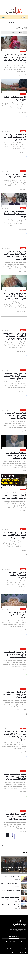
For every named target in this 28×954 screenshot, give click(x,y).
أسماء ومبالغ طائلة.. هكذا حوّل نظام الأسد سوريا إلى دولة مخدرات (15, 615)
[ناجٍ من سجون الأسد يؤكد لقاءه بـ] (14, 634)
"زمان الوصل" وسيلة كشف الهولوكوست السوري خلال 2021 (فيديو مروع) (14, 695)
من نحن (21, 948)
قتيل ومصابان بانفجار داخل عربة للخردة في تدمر (10, 883)
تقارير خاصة (14, 32)
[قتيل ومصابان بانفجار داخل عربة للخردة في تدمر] (24, 888)
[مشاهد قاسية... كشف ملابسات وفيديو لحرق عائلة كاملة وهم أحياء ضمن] (14, 714)
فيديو (11, 948)
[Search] (3, 845)
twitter (3, 51)
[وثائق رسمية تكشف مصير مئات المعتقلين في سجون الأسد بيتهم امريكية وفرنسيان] (14, 316)
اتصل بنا (5, 948)
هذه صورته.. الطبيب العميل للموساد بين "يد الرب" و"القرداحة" (16, 575)
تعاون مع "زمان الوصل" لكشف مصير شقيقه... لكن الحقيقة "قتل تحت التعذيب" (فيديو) (14, 296)
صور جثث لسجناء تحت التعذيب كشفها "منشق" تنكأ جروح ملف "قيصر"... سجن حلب (14, 535)
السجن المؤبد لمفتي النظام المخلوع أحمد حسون (11, 890)
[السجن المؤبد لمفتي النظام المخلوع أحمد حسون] (24, 895)
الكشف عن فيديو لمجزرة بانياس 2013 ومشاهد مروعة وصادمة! (14, 175)
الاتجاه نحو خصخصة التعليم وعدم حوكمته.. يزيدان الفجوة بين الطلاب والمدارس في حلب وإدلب (15, 59)
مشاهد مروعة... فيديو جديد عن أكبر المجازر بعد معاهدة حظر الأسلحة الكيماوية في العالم (14, 777)
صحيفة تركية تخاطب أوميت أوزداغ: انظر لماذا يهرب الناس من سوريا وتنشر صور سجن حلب (14, 496)
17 (16, 836)
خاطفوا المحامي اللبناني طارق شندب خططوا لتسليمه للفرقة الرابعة (15, 214)
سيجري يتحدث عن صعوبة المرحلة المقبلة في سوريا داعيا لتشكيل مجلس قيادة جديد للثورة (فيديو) (15, 255)
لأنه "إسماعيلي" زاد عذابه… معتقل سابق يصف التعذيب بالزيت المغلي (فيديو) (15, 416)
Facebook (8, 51)
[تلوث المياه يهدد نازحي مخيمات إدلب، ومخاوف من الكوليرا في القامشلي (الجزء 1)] (14, 117)
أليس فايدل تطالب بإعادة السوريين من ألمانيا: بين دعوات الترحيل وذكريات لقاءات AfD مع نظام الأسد (14, 868)
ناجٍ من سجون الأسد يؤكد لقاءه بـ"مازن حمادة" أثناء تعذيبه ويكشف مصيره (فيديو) (14, 655)
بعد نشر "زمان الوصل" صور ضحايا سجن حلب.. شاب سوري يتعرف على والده (14, 456)
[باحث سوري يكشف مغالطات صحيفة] (14, 356)
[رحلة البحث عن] (24, 881)
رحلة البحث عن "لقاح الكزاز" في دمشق (12, 877)
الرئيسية (20, 32)
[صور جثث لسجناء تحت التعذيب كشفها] (14, 515)
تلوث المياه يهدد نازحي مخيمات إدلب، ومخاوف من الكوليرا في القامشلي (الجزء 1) (14, 137)
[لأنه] (14, 395)
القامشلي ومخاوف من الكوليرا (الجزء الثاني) (15, 98)
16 (12, 836)
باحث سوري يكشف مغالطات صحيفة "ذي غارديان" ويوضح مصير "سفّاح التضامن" (15, 376)
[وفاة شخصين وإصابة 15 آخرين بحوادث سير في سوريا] (24, 908)
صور (8, 948)
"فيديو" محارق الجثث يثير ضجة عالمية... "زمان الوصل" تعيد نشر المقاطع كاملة (15, 817)
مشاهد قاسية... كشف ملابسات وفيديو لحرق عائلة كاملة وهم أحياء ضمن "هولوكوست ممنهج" (15, 736)
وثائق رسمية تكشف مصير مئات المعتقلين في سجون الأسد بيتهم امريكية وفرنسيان (14, 336)
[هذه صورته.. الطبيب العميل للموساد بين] (14, 555)
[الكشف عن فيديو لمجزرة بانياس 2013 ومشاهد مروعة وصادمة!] (14, 157)
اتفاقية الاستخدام (16, 948)
